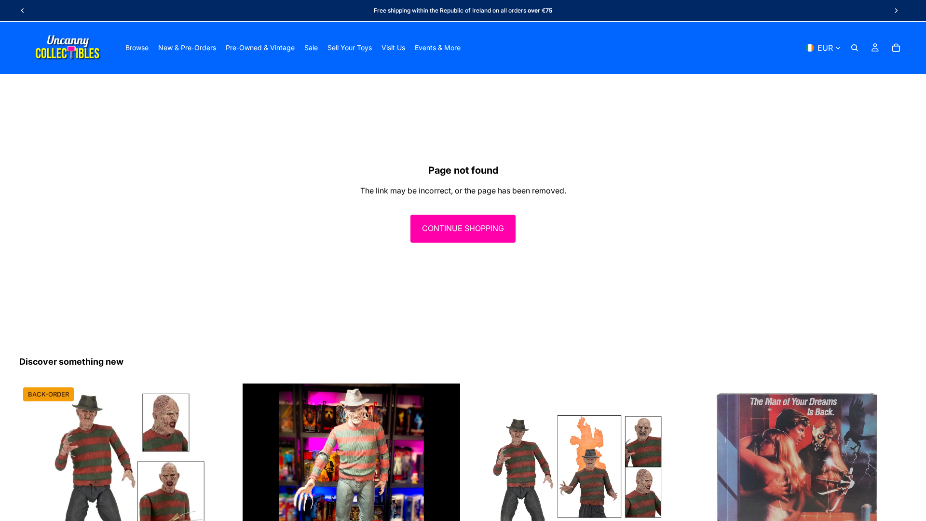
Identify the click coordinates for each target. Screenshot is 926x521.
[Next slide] (896, 10)
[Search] (854, 47)
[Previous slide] (22, 10)
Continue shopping (463, 228)
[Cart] (896, 47)
